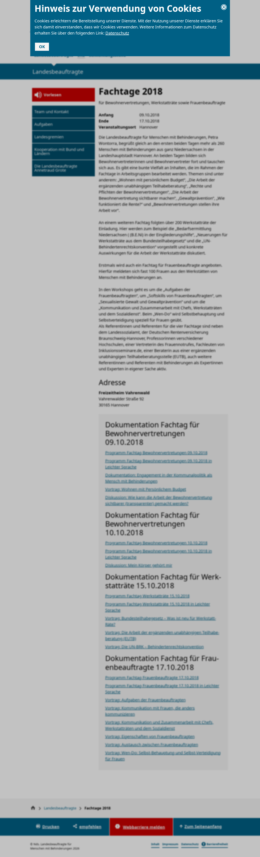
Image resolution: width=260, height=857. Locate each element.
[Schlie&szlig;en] (224, 7)
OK (42, 46)
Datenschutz (117, 33)
